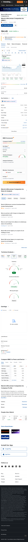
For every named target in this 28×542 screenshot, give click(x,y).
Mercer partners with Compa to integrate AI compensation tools (13, 214)
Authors (16, 481)
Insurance (24, 401)
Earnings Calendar (19, 5)
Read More (3, 397)
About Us (17, 473)
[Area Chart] (4, 50)
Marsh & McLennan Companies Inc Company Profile (12, 387)
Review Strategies (8, 39)
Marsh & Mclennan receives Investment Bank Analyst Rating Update (13, 205)
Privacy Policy (4, 530)
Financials (25, 44)
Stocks (3, 5)
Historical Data (14, 47)
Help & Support (18, 479)
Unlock (14, 380)
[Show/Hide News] (9, 50)
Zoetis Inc (4, 416)
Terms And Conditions (5, 525)
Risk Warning (3, 534)
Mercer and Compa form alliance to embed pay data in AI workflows (13, 222)
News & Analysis (16, 44)
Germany (25, 407)
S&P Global (16, 416)
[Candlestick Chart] (2, 50)
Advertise (17, 476)
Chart (8, 44)
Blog (2, 473)
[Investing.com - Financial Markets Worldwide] (8, 2)
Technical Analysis (7, 252)
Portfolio (3, 479)
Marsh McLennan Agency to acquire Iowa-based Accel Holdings (12, 240)
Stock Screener (9, 5)
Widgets (3, 481)
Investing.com (4, 225)
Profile (8, 47)
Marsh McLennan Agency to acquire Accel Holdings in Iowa (12, 231)
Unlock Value (22, 84)
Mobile (2, 476)
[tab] (8, 256)
